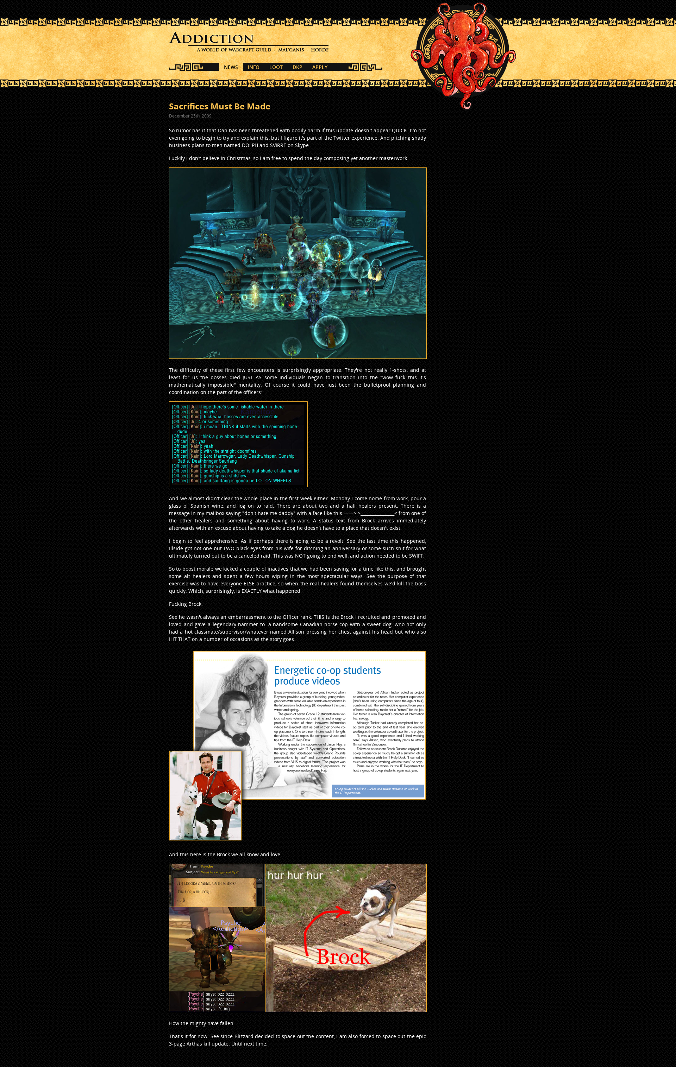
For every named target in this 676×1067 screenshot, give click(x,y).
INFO (253, 67)
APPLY (319, 67)
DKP (297, 67)
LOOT (276, 67)
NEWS (231, 67)
